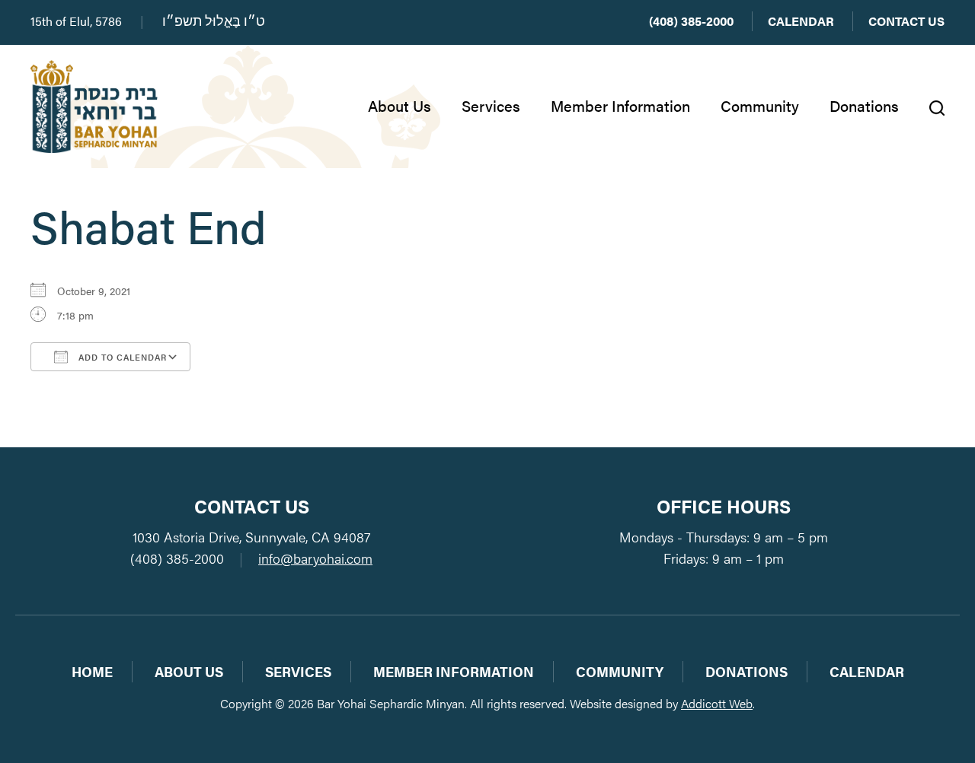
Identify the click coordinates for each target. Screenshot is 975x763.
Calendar (801, 21)
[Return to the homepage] (94, 106)
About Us (399, 105)
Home (92, 671)
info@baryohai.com (315, 557)
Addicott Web (717, 703)
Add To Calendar (121, 357)
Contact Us (906, 21)
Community (760, 105)
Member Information (620, 105)
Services (491, 105)
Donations (864, 105)
